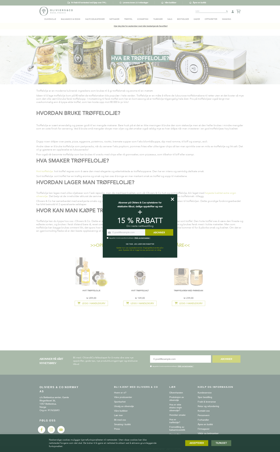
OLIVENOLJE (50, 19)
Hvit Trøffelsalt (140, 290)
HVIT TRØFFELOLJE (91, 290)
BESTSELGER (183, 19)
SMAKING (226, 19)
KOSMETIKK (142, 19)
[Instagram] (51, 432)
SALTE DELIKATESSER (95, 19)
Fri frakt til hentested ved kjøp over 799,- (89, 2)
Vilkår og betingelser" (186, 366)
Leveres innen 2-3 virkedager (135, 2)
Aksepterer (197, 443)
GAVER (197, 19)
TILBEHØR (158, 19)
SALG (169, 19)
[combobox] (211, 11)
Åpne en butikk (199, 2)
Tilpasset (221, 443)
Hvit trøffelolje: (44, 171)
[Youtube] (61, 432)
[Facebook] (41, 432)
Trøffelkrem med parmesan (188, 290)
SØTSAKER (114, 19)
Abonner (226, 359)
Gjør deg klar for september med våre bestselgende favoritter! (141, 26)
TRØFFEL (128, 19)
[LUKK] (172, 199)
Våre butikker (170, 2)
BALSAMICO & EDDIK (70, 19)
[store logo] (56, 11)
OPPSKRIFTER (211, 19)
